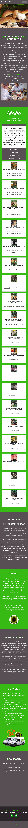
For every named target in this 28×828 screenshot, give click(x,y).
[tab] (14, 125)
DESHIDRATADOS (14, 155)
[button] (3, 91)
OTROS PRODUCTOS (14, 158)
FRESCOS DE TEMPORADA (14, 125)
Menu (24, 1)
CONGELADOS (14, 152)
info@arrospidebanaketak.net (18, 75)
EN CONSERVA (14, 149)
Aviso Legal (14, 824)
